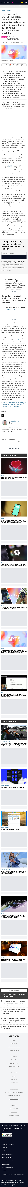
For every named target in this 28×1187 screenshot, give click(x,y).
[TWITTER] (10, 423)
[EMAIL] (12, 423)
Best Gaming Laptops (14, 1060)
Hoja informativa (22, 65)
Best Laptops (14, 1056)
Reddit (10, 166)
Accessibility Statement (7, 1167)
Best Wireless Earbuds (14, 1095)
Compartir (6, 65)
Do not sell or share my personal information (13, 1174)
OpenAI (3, 10)
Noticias (4, 37)
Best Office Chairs (14, 1099)
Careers (4, 1170)
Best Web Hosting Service (14, 1047)
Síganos (13, 65)
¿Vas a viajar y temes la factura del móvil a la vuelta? (14, 995)
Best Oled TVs (14, 1079)
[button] (2, 2)
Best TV (14, 1076)
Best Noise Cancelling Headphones (14, 1092)
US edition (12, 1183)
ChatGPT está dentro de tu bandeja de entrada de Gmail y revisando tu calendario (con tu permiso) (15, 404)
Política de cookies (6, 1157)
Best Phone (14, 1072)
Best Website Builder (14, 1050)
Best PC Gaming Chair (14, 1066)
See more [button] (14, 291)
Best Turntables (14, 1089)
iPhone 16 (21, 6)
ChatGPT (9, 10)
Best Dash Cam (14, 1108)
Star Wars (21, 340)
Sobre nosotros (5, 1141)
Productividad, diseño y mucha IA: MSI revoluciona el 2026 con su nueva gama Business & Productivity (15, 1003)
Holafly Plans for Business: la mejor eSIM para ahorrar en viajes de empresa (14, 1011)
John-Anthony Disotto (12, 38)
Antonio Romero (13, 36)
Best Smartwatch (14, 1082)
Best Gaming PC (14, 1063)
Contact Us (4, 1147)
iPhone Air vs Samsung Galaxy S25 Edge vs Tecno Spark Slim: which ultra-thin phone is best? (14, 1020)
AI (2, 415)
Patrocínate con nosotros (8, 1161)
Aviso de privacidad (19, 262)
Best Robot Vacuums (14, 1115)
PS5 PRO (13, 6)
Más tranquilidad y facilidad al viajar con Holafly (14, 1027)
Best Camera (14, 1105)
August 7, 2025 (10, 310)
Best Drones (14, 1112)
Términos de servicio (20, 261)
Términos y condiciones (8, 1151)
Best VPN (14, 1040)
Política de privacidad (7, 1154)
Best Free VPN (14, 1043)
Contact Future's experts (8, 1144)
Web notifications (6, 1164)
